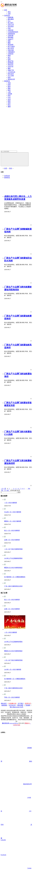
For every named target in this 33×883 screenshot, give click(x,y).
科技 (9, 95)
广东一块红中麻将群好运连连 (13, 586)
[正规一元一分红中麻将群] (5, 536)
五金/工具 (11, 24)
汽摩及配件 (11, 52)
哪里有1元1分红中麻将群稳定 (13, 567)
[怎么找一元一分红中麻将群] (5, 509)
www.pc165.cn (13, 723)
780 (28, 488)
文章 (9, 13)
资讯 (9, 12)
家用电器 (10, 63)
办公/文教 (11, 75)
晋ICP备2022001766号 (16, 707)
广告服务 (27, 705)
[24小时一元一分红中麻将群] (5, 666)
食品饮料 (10, 44)
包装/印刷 (11, 50)
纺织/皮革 (11, 73)
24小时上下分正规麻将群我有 (13, 558)
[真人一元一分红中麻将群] (5, 527)
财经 (9, 90)
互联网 (10, 94)
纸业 (9, 77)
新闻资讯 (7, 81)
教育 (9, 101)
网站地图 (20, 705)
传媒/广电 (11, 70)
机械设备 (10, 17)
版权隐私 (4, 705)
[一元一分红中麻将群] (5, 499)
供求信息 (7, 15)
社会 (9, 97)
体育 (9, 103)
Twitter (29, 868)
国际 (9, 88)
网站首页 (4, 703)
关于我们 (20, 703)
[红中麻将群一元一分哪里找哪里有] (5, 574)
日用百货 (10, 53)
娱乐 (9, 104)
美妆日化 (10, 64)
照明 (9, 59)
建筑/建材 (11, 19)
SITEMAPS (12, 705)
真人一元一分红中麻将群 (12, 530)
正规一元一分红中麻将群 (12, 539)
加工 (9, 57)
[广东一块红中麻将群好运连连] (5, 583)
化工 (9, 21)
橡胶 (9, 43)
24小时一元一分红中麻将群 (12, 669)
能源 (9, 55)
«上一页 (3, 488)
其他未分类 (11, 79)
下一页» (7, 490)
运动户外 (10, 66)
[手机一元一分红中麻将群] (5, 694)
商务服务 (10, 37)
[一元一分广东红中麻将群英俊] (5, 546)
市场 (9, 83)
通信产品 (10, 61)
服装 (9, 68)
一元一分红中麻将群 (10, 502)
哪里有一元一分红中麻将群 (12, 521)
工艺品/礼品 (11, 72)
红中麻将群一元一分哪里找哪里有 (14, 577)
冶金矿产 (10, 39)
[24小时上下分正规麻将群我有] (5, 555)
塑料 (9, 41)
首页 (5, 10)
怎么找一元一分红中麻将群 (12, 512)
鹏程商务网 (5, 723)
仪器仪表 (10, 30)
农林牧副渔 (11, 33)
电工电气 (10, 22)
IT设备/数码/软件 (13, 32)
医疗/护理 (11, 48)
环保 (9, 28)
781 (2, 490)
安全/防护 (11, 26)
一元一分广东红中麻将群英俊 (13, 549)
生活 (9, 99)
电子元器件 (11, 46)
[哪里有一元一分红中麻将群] (5, 518)
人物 (9, 92)
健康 (9, 106)
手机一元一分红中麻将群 (12, 697)
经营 (9, 84)
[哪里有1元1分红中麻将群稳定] (5, 564)
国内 (9, 86)
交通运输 (10, 35)
